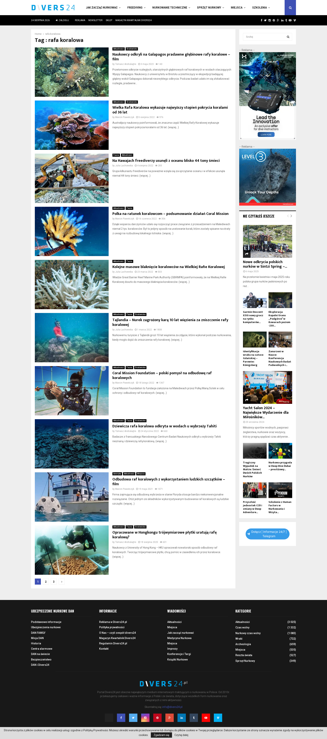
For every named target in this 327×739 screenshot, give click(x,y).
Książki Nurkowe (177, 659)
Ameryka (117, 474)
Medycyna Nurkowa (179, 638)
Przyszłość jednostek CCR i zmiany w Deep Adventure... (252, 507)
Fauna (116, 155)
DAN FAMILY (38, 632)
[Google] (169, 718)
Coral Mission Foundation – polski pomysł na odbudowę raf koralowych (162, 375)
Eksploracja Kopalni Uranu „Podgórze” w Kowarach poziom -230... (279, 319)
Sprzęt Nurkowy (209, 7)
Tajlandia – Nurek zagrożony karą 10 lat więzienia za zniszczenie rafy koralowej (170, 322)
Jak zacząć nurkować (102, 7)
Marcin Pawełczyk (124, 117)
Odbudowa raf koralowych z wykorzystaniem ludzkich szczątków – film (168, 481)
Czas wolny (242, 627)
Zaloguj (63, 20)
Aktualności (118, 49)
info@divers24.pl (172, 706)
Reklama (80, 20)
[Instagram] (145, 718)
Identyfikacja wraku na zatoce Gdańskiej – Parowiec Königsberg (253, 358)
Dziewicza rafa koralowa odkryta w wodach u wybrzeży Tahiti (164, 426)
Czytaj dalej (181, 735)
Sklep (109, 20)
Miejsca (236, 7)
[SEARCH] (288, 37)
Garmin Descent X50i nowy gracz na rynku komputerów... (253, 317)
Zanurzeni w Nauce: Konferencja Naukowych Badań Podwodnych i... (280, 358)
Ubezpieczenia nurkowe (46, 627)
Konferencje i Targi (179, 654)
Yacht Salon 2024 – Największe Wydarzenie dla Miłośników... (266, 412)
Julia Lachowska (124, 165)
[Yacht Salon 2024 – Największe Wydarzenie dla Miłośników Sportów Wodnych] (267, 387)
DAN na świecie (40, 654)
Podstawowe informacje (46, 621)
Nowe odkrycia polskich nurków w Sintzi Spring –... (265, 264)
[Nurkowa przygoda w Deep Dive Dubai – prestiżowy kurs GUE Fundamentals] (280, 451)
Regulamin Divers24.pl (113, 643)
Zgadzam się (161, 735)
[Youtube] (206, 718)
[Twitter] (133, 718)
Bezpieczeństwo (41, 659)
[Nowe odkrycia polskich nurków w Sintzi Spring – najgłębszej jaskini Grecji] (267, 241)
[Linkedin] (182, 718)
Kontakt (103, 648)
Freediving (134, 7)
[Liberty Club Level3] (267, 204)
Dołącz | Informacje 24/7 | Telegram (269, 534)
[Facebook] (121, 718)
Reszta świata (243, 655)
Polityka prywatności (112, 627)
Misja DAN (37, 638)
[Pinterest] (157, 718)
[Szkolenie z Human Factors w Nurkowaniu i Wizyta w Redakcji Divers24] (280, 490)
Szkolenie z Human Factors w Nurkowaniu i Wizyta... (280, 507)
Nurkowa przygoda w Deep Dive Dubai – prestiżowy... (280, 466)
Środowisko (132, 49)
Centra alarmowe (41, 648)
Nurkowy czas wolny (248, 633)
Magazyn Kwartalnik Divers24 (133, 20)
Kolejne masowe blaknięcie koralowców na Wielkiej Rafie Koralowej (168, 267)
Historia (36, 643)
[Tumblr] (194, 718)
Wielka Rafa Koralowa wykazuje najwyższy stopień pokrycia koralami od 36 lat (170, 110)
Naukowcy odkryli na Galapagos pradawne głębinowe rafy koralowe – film (171, 56)
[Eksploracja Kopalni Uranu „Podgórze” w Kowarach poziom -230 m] (280, 300)
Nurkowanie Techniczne (169, 7)
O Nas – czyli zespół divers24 (117, 632)
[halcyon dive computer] (267, 138)
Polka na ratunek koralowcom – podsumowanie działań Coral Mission (170, 214)
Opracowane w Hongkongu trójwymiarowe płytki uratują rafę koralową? (164, 534)
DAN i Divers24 (40, 664)
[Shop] (258, 20)
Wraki (238, 638)
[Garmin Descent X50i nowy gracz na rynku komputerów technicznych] (255, 300)
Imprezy (172, 648)
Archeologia (243, 644)
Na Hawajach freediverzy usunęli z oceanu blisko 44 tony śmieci (166, 160)
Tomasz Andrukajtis (125, 64)
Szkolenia (259, 7)
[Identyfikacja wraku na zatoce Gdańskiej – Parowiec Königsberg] (255, 339)
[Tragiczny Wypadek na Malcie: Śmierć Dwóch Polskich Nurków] (255, 451)
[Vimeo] (218, 718)
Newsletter (95, 20)
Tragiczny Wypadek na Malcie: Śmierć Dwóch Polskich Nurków (252, 469)
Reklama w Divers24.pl (113, 621)
